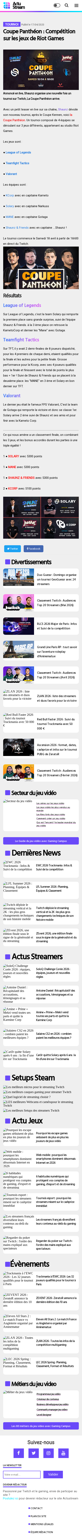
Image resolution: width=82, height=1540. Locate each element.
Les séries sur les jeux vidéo (50, 803)
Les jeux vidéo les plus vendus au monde (53, 809)
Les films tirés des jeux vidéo (50, 814)
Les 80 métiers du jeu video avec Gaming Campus (41, 1426)
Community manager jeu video (52, 1409)
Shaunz (63, 109)
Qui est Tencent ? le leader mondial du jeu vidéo (56, 824)
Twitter (14, 548)
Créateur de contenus (48, 1399)
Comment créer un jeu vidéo (50, 818)
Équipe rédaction (42, 1532)
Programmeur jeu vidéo (49, 1394)
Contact (37, 1508)
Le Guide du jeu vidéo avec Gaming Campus (41, 841)
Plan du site (38, 1516)
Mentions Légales (42, 1524)
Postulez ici (10, 1498)
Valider (53, 1474)
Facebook (34, 548)
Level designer (44, 1414)
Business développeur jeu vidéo (52, 1404)
